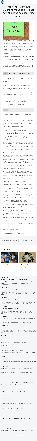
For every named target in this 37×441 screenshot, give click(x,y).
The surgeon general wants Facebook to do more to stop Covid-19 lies (9, 240)
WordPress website (19, 344)
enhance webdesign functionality (21, 342)
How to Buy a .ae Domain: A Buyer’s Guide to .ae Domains (12, 299)
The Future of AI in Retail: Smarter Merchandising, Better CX (13, 426)
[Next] (34, 261)
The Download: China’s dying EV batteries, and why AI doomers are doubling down (27, 266)
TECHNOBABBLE (4, 416)
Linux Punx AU (4, 325)
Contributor (16, 18)
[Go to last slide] (2, 261)
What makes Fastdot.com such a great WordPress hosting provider (14, 391)
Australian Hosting (5, 366)
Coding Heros (4, 297)
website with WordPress (10, 341)
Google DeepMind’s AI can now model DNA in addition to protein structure (15, 418)
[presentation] (9, 257)
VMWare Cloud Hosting (5, 277)
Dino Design (4, 428)
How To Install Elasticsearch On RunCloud (9, 359)
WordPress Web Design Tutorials (7, 380)
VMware (4, 281)
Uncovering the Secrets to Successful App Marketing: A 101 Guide (14, 289)
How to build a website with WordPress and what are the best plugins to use (16, 400)
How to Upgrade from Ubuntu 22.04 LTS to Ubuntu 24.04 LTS (13, 408)
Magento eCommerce (18, 4)
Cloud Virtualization (5, 398)
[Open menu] (35, 2)
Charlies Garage (5, 287)
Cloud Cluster (4, 306)
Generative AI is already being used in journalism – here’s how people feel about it (17, 382)
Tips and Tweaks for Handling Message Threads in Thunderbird (13, 328)
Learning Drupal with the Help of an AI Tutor (9, 308)
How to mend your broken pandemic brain (28, 240)
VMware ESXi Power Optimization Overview (15, 279)
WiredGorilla (4, 316)
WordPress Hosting (4, 335)
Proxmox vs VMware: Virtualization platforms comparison (12, 350)
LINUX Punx (3, 356)
